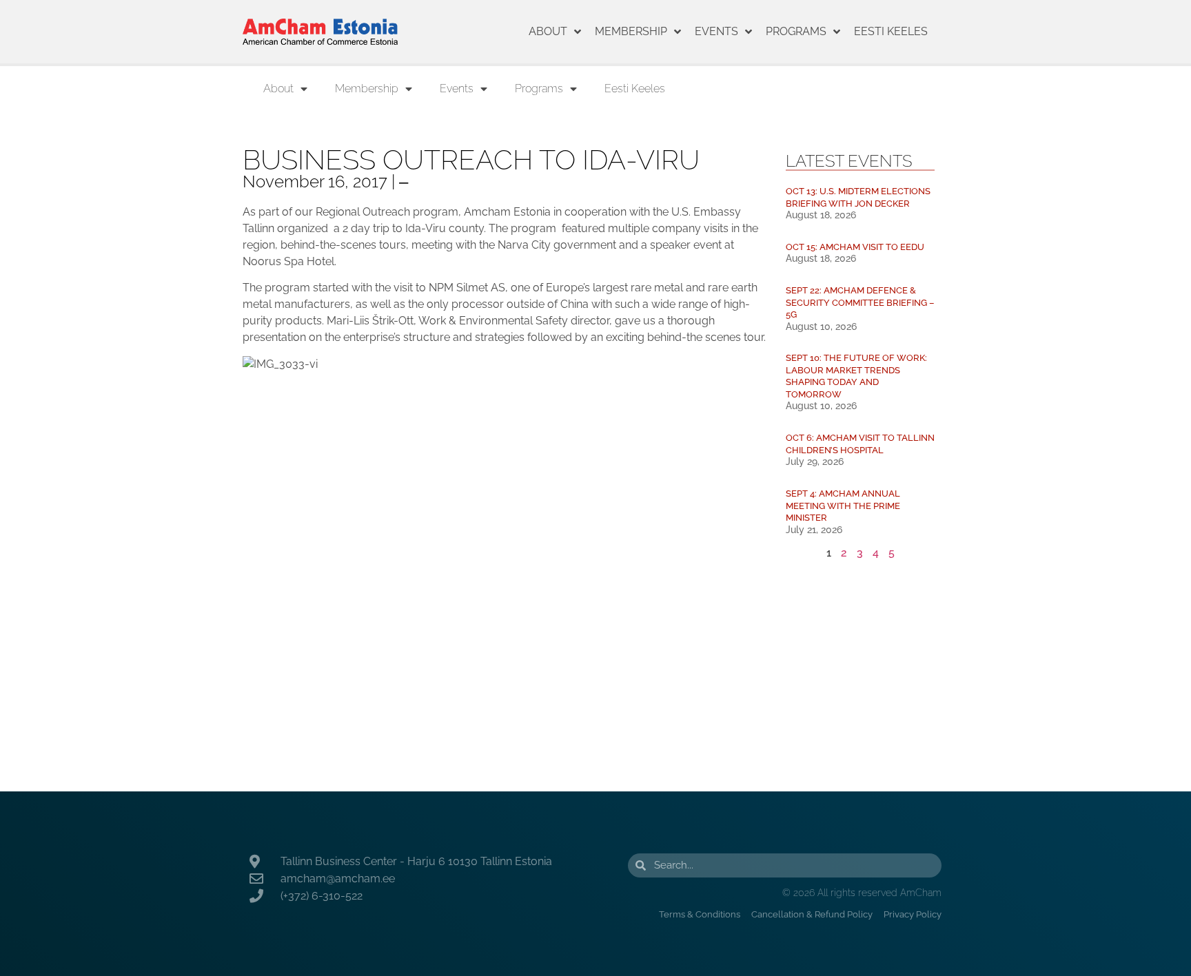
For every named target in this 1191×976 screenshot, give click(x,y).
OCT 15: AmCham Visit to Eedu (855, 247)
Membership (631, 31)
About (548, 31)
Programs (796, 31)
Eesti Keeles (891, 31)
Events (716, 31)
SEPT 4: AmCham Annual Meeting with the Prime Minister (843, 505)
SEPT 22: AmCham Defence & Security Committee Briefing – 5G (860, 302)
